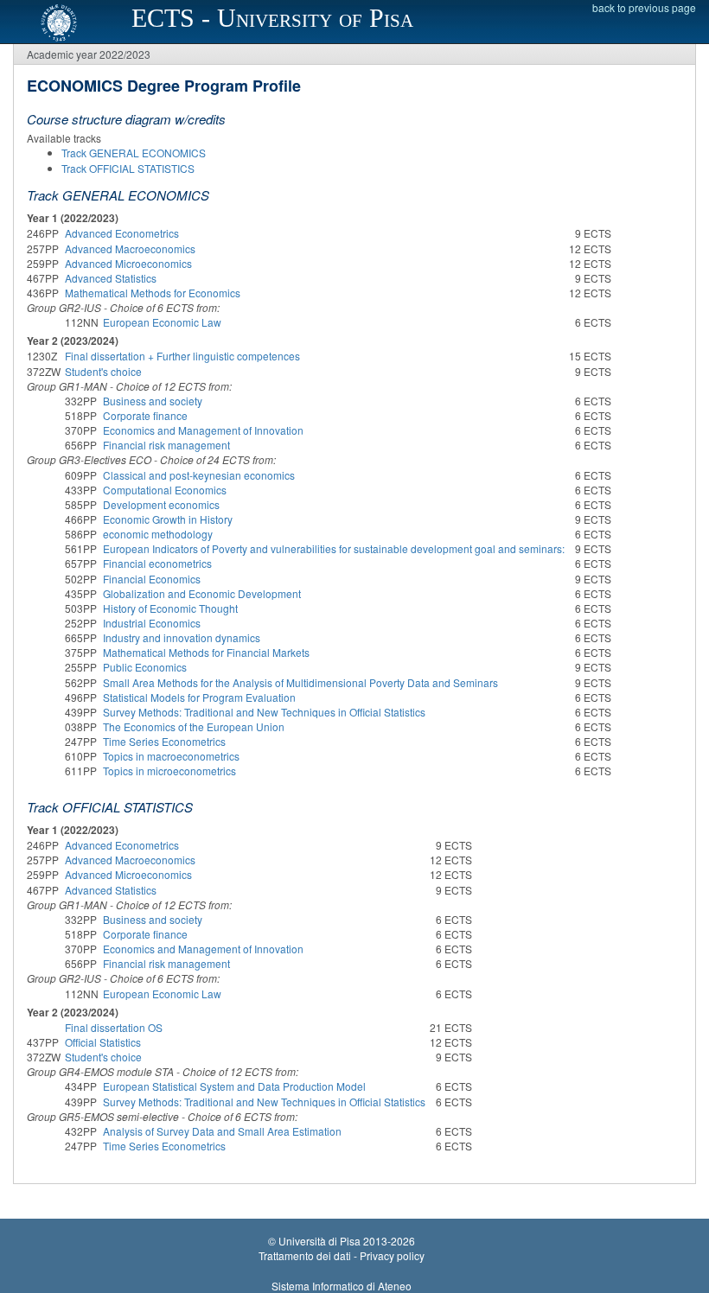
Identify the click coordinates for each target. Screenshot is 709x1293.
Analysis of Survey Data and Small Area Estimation (222, 1131)
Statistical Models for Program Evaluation (199, 697)
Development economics (161, 504)
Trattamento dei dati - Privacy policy (342, 1255)
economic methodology (158, 533)
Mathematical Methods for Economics (152, 292)
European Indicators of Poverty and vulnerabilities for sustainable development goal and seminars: (334, 548)
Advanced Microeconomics (128, 263)
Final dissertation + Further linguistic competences (182, 355)
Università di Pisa (319, 1240)
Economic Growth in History (168, 519)
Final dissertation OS (114, 1027)
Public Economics (145, 666)
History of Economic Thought (170, 608)
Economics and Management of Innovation (203, 430)
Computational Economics (165, 489)
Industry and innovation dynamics (181, 637)
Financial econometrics (157, 563)
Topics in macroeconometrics (171, 755)
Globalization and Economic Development (202, 593)
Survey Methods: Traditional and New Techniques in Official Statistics (264, 711)
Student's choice (103, 371)
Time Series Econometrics (164, 741)
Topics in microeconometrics (169, 770)
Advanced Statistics (110, 278)
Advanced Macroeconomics (130, 248)
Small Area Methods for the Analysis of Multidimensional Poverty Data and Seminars (300, 682)
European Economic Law (162, 322)
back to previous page (644, 7)
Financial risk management (166, 444)
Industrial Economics (152, 622)
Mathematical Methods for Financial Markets (206, 652)
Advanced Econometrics (122, 233)
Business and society (152, 400)
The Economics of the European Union (193, 726)
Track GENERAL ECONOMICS (133, 152)
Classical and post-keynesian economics (199, 475)
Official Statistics (103, 1042)
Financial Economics (152, 578)
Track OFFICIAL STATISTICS (128, 168)
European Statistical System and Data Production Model (234, 1086)
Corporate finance (145, 415)
